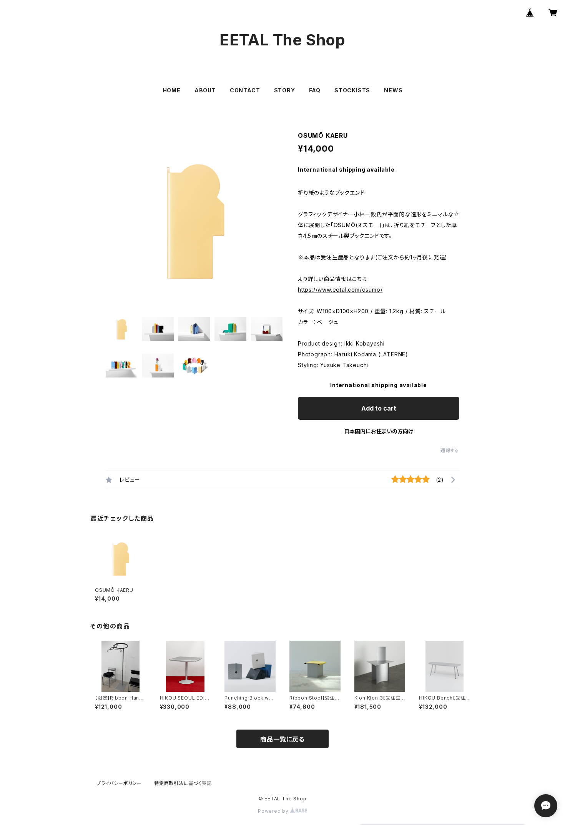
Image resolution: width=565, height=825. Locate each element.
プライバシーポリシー (119, 783)
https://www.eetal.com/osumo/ (340, 289)
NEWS (393, 90)
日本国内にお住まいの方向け (378, 431)
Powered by (274, 811)
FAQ (315, 90)
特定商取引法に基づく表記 (183, 783)
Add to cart (378, 408)
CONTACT (245, 90)
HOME (172, 90)
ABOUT (205, 90)
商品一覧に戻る (282, 739)
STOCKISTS (352, 90)
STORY (284, 90)
